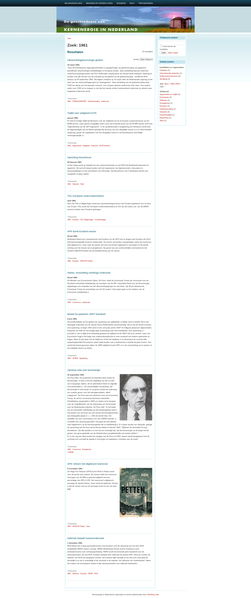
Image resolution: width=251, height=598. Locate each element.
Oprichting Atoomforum (79, 157)
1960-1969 (174, 84)
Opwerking (83, 358)
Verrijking (163, 79)
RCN (96, 574)
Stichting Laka (153, 594)
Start (69, 38)
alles (166, 84)
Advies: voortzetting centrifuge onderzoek (88, 272)
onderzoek (105, 101)
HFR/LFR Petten (86, 261)
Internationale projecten (169, 73)
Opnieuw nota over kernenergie (83, 370)
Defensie (75, 574)
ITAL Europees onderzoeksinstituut (85, 196)
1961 (69, 101)
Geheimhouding (94, 101)
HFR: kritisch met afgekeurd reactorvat (87, 464)
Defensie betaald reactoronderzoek (85, 538)
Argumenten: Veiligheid (81, 146)
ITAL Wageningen (86, 220)
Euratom (75, 220)
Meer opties (173, 53)
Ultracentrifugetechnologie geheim (85, 60)
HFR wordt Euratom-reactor (81, 231)
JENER (75, 358)
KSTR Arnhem (104, 146)
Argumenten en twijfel (169, 94)
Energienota (86, 449)
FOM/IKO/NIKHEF (79, 101)
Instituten (163, 70)
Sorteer (136, 59)
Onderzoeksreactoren (169, 76)
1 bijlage (70, 452)
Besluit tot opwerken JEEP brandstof (86, 314)
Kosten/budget (100, 220)
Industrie (94, 146)
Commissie (76, 302)
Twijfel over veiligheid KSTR (81, 113)
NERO (90, 574)
